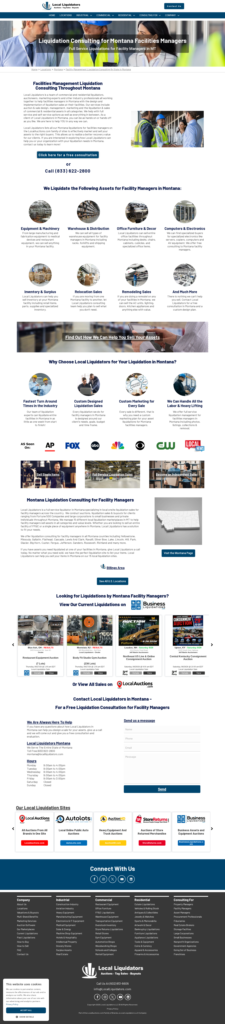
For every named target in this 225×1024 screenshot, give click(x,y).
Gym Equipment (103, 937)
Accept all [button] (26, 1010)
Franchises (179, 954)
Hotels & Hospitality (66, 937)
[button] (26, 1016)
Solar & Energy (63, 929)
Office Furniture (103, 908)
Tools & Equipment (144, 941)
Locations (45, 69)
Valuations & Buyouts (28, 912)
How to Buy (23, 941)
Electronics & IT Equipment (70, 920)
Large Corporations (184, 933)
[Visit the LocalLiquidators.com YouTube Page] (122, 879)
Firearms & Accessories (147, 954)
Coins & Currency (143, 945)
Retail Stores (102, 933)
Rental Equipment (104, 954)
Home (34, 69)
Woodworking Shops (106, 945)
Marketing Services (26, 920)
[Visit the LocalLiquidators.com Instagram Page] (103, 879)
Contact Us (22, 954)
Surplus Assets (64, 950)
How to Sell (22, 945)
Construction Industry (67, 904)
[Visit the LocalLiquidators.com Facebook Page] (94, 879)
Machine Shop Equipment (69, 933)
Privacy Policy (12, 1004)
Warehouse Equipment (107, 916)
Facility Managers (182, 908)
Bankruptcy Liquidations (147, 929)
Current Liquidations (27, 933)
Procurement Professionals (188, 916)
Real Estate (62, 954)
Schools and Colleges (106, 950)
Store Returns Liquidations (109, 929)
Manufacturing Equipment (69, 916)
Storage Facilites (182, 929)
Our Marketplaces (26, 929)
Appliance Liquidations (146, 937)
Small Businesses (183, 937)
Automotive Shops (105, 941)
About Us (21, 904)
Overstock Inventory (105, 925)
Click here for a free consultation (68, 155)
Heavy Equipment (65, 912)
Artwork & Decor (143, 925)
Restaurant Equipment (107, 904)
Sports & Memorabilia (145, 920)
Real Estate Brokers (184, 925)
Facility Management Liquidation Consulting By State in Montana (98, 69)
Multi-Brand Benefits (27, 916)
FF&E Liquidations (104, 912)
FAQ (19, 950)
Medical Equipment (66, 925)
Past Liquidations (26, 937)
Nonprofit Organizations (186, 941)
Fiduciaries (179, 920)
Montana (58, 69)
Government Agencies (185, 945)
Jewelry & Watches (144, 916)
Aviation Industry (65, 908)
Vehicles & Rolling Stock (147, 908)
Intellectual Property (66, 941)
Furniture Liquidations (146, 933)
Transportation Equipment (109, 920)
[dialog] (26, 1000)
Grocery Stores (63, 945)
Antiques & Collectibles (146, 912)
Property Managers (183, 904)
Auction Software (26, 925)
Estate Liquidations (145, 904)
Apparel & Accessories (146, 950)
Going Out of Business (185, 950)
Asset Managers (182, 912)
